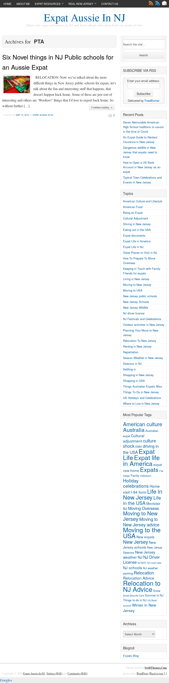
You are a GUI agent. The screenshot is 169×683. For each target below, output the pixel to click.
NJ (140, 557)
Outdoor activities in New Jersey (143, 324)
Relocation (144, 572)
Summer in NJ (154, 595)
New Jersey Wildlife (135, 307)
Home (7, 3)
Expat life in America (141, 460)
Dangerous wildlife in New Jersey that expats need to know (140, 152)
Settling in (129, 369)
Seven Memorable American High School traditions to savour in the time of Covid (143, 127)
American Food (132, 207)
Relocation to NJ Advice (141, 586)
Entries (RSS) (54, 673)
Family (135, 475)
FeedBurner (152, 100)
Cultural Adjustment (135, 218)
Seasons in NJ (132, 363)
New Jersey (135, 541)
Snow (156, 591)
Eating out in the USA (137, 230)
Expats (149, 469)
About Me (23, 3)
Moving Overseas (143, 508)
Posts (151, 3)
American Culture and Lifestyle (142, 201)
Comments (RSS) (77, 673)
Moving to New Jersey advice (141, 521)
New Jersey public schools (140, 296)
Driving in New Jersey (137, 224)
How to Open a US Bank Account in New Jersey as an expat (141, 167)
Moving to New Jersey (137, 285)
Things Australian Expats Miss (142, 386)
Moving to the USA (142, 532)
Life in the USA (142, 500)
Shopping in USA (134, 381)
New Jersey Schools (136, 302)
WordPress (142, 673)
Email (164, 3)
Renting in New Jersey (137, 346)
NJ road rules (154, 562)
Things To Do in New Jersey (141, 392)
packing (128, 573)
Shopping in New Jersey (138, 375)
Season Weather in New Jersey (143, 358)
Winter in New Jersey (139, 607)
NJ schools (132, 567)
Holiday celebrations (136, 483)
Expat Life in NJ (133, 247)
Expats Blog (131, 656)
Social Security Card (133, 595)
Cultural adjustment (133, 438)
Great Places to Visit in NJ (140, 252)
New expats (145, 536)
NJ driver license (133, 313)
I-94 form (138, 492)
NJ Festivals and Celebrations (142, 319)
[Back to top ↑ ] (158, 673)
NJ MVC (142, 562)
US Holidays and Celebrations (142, 398)
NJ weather (150, 568)
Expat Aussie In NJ (84, 17)
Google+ (6, 680)
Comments (157, 3)
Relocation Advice (138, 578)
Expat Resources (48, 3)
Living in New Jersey (136, 279)
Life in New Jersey (142, 494)
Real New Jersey (80, 3)
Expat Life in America (137, 241)
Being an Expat (133, 212)
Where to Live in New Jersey (141, 403)
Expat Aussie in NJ (43, 114)
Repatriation (130, 352)
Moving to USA (132, 290)
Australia (134, 429)
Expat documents (134, 235)
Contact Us (109, 3)
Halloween (145, 475)
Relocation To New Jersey (139, 341)
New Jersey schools (139, 544)
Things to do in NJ (135, 600)
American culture (142, 424)
